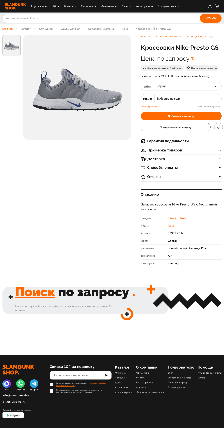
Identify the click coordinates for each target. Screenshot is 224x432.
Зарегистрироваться (178, 387)
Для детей (46, 29)
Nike (125, 29)
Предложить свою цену (176, 127)
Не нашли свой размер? (210, 106)
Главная (7, 29)
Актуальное (37, 6)
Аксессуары (143, 6)
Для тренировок (167, 6)
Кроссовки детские (101, 29)
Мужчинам (87, 6)
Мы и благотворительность (150, 392)
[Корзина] (217, 6)
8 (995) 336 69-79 (13, 401)
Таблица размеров (149, 106)
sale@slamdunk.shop (16, 395)
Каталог (26, 29)
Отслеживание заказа (179, 377)
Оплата (201, 377)
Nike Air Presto (177, 218)
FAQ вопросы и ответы (210, 372)
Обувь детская (70, 29)
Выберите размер (168, 98)
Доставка (141, 387)
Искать (211, 18)
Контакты (140, 377)
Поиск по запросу (177, 382)
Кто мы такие (142, 372)
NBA (54, 6)
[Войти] (210, 6)
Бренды (68, 6)
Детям (124, 6)
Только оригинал (145, 382)
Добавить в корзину (181, 116)
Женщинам (107, 6)
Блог (170, 372)
